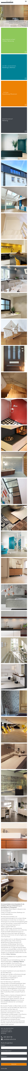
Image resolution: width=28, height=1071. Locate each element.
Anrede (3, 1045)
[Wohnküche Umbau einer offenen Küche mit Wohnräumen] (14, 624)
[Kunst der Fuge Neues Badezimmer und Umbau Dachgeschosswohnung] (14, 836)
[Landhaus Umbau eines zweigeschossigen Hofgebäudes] (14, 305)
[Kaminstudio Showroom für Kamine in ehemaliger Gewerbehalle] (14, 438)
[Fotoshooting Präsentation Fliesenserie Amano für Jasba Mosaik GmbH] (14, 597)
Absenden (13, 1064)
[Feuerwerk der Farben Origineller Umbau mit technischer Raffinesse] (14, 252)
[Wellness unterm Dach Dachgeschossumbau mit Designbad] (14, 465)
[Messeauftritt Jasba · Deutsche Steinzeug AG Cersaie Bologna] (14, 677)
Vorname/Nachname (6, 1050)
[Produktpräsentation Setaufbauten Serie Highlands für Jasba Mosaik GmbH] (14, 650)
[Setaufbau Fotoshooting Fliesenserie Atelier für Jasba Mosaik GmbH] (14, 544)
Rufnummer (4, 1056)
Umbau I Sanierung (10, 954)
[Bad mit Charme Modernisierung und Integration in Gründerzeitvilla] (14, 756)
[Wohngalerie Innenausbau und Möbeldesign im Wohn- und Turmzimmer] (14, 703)
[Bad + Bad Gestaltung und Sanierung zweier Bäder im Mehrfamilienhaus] (14, 889)
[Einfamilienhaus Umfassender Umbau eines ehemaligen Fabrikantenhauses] (14, 491)
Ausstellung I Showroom (10, 1000)
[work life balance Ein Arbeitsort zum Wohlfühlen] (14, 199)
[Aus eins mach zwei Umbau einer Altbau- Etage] (14, 226)
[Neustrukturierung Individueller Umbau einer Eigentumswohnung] (14, 332)
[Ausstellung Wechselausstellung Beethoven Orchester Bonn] (14, 730)
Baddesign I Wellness (19, 961)
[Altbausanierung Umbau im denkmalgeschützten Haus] (14, 358)
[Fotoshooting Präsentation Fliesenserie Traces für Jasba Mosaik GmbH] (14, 809)
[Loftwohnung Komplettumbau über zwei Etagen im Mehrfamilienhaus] (14, 385)
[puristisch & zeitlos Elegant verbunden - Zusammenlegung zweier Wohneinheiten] (14, 146)
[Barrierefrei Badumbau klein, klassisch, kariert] (14, 411)
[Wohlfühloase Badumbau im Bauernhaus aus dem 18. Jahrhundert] (14, 518)
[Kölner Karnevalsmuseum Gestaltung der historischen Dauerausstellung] (14, 783)
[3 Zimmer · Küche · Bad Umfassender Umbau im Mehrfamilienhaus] (14, 571)
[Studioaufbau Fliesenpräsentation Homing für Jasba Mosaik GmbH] (14, 862)
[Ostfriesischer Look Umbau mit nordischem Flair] (14, 279)
